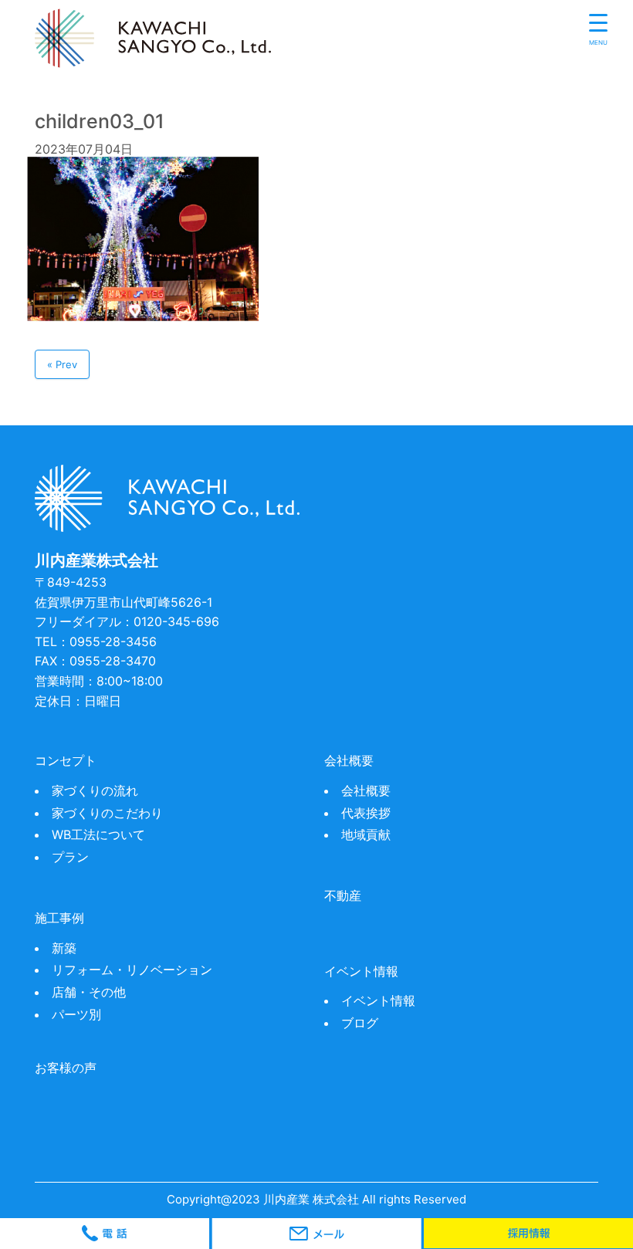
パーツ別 (76, 1014)
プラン (70, 857)
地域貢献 (366, 834)
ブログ (359, 1023)
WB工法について (98, 834)
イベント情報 (378, 1000)
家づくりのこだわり (107, 813)
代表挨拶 (366, 813)
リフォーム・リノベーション (132, 969)
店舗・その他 (89, 992)
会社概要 (366, 790)
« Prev (62, 364)
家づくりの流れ (95, 790)
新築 (64, 948)
